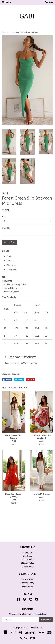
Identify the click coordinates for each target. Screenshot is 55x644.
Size (4, 216)
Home (4, 32)
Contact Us (27, 552)
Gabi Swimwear (35, 627)
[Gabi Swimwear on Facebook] (18, 599)
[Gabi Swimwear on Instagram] (30, 599)
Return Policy (27, 586)
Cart (51, 2)
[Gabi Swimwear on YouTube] (36, 599)
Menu (8, 2)
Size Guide (27, 555)
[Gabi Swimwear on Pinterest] (24, 599)
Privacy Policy (27, 559)
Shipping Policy (27, 563)
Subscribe (46, 619)
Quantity (6, 227)
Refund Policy (27, 566)
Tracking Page (27, 579)
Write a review (30, 363)
